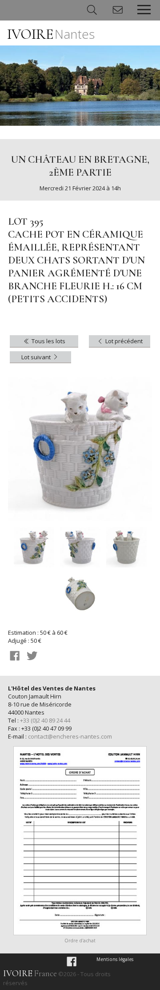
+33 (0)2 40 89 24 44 (45, 720)
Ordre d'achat (80, 940)
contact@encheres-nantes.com (70, 736)
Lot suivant (36, 357)
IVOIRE (51, 34)
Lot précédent (123, 341)
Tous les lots (47, 341)
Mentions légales (114, 959)
